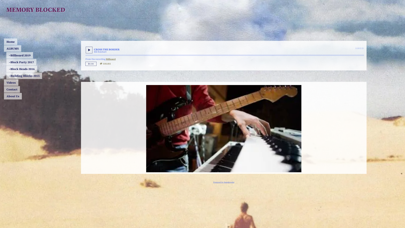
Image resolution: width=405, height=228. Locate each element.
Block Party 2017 (22, 62)
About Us (12, 96)
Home (10, 42)
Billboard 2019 (20, 55)
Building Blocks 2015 (25, 76)
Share (107, 64)
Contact (11, 89)
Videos (11, 83)
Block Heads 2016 (22, 69)
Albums (12, 49)
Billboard (111, 59)
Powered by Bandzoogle (223, 182)
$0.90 (91, 64)
